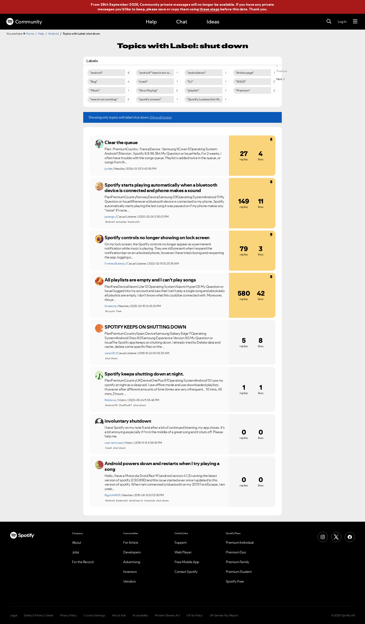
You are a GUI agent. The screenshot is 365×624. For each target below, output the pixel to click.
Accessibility (140, 615)
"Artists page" (245, 73)
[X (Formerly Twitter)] (336, 537)
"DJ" (190, 81)
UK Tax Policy (195, 615)
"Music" (95, 90)
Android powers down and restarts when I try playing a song (162, 466)
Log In (342, 21)
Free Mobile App (186, 562)
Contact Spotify (186, 571)
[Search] (328, 21)
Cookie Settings (94, 615)
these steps (209, 9)
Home (30, 33)
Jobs (75, 552)
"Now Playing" (148, 90)
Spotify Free (235, 581)
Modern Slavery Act (167, 615)
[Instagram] (323, 537)
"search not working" (103, 99)
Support (180, 542)
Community (28, 21)
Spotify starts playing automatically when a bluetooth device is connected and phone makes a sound (161, 187)
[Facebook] (350, 537)
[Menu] (355, 22)
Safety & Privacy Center (38, 615)
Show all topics (161, 117)
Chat (181, 21)
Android (53, 33)
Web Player (183, 552)
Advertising (131, 562)
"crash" (143, 81)
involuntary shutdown (128, 421)
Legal (13, 615)
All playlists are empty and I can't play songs (150, 280)
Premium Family (237, 562)
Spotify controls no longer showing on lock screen (157, 237)
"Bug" (93, 81)
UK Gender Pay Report (224, 615)
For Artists (130, 542)
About (76, 542)
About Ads (119, 615)
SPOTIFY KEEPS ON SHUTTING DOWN (145, 327)
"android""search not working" (158, 73)
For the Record (83, 562)
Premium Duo (236, 552)
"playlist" (193, 90)
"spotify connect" (149, 99)
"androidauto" (196, 73)
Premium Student (239, 571)
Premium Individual (240, 542)
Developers (132, 552)
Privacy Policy (68, 615)
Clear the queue (121, 142)
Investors (130, 571)
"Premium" (243, 90)
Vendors (129, 581)
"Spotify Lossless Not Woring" (207, 99)
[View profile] (99, 144)
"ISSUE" (241, 81)
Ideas (213, 21)
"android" (96, 73)
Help (151, 21)
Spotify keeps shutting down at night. (144, 374)
